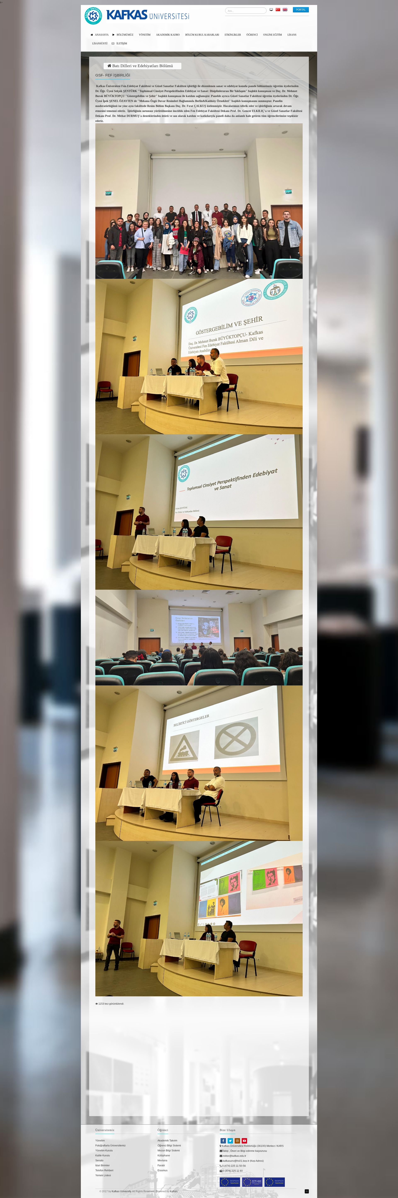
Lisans (292, 35)
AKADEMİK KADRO (168, 35)
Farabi (161, 1165)
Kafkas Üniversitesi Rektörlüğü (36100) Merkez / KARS (252, 1146)
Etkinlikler (233, 35)
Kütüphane (164, 1155)
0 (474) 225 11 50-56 (234, 1165)
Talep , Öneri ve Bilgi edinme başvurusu (244, 1150)
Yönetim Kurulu (104, 1150)
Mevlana (162, 1160)
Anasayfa (102, 35)
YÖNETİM (144, 35)
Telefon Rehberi (104, 1170)
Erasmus (162, 1170)
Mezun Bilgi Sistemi (169, 1150)
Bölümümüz (124, 35)
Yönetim (100, 1140)
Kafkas (173, 1191)
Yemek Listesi (103, 1175)
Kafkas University (121, 1191)
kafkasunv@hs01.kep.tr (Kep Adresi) (243, 1160)
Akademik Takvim (167, 1140)
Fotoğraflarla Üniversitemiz (110, 1145)
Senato (99, 1160)
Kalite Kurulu (102, 1155)
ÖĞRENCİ (252, 35)
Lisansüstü (100, 43)
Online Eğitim (272, 35)
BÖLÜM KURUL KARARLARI (202, 35)
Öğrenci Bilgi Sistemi (169, 1145)
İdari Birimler (102, 1165)
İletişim (121, 43)
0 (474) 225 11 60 (232, 1170)
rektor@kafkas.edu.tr (234, 1155)
